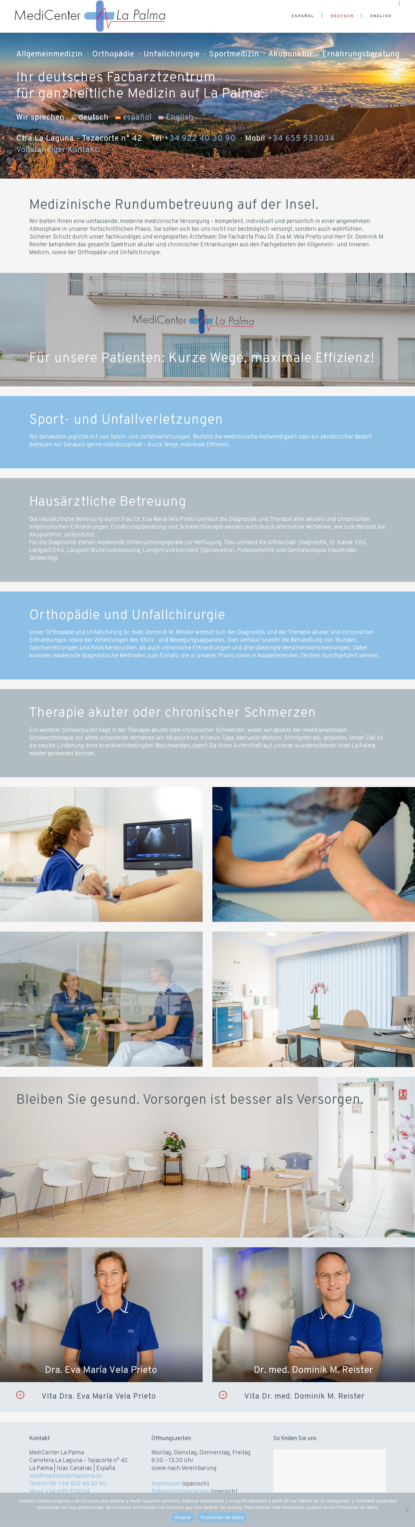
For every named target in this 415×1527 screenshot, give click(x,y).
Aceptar (183, 1517)
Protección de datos (222, 1517)
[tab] (109, 1397)
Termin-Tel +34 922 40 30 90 (67, 1484)
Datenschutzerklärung (180, 1492)
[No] (407, 1510)
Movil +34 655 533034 (59, 1492)
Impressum (166, 1484)
